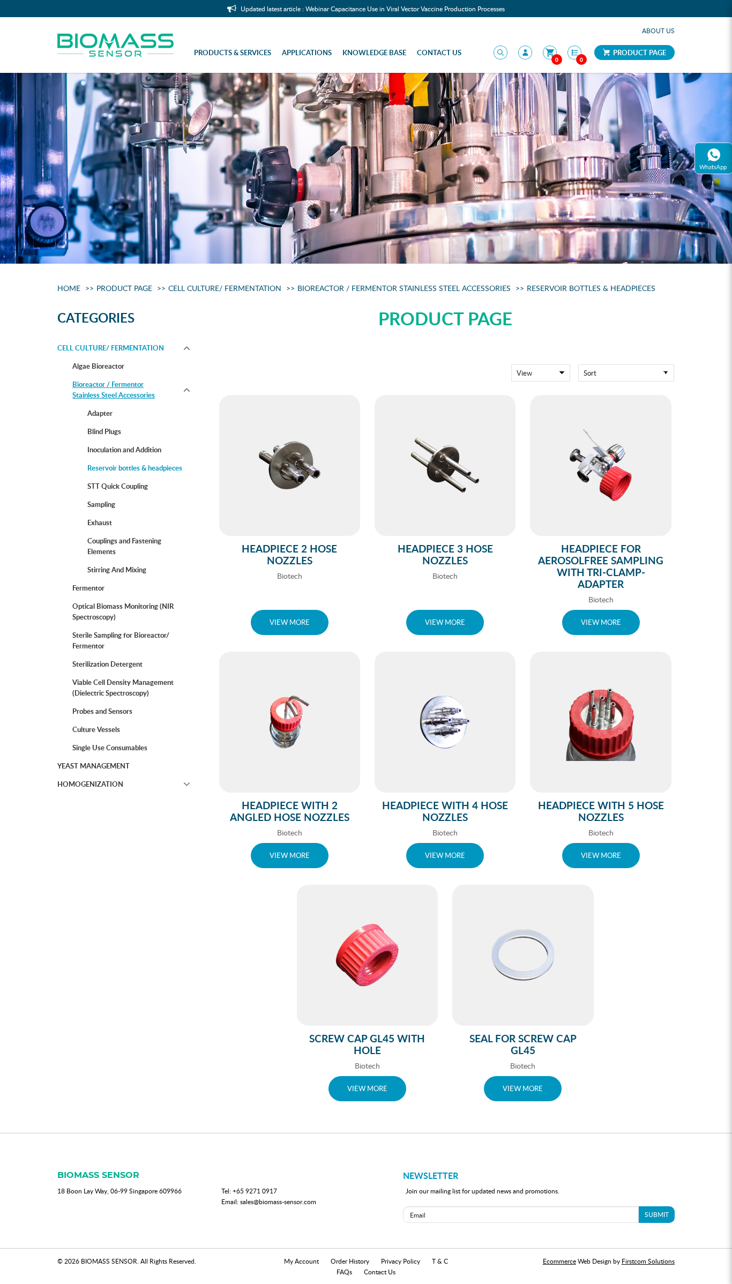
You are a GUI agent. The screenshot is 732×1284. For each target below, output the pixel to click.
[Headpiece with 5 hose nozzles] (600, 722)
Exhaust (99, 522)
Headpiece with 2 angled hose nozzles (289, 811)
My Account (301, 1261)
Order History (350, 1261)
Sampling (101, 504)
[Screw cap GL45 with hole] (367, 955)
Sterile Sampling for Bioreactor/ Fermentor (120, 640)
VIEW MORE (290, 622)
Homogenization (90, 784)
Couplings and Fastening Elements (124, 546)
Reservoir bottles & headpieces (591, 288)
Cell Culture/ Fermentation (224, 288)
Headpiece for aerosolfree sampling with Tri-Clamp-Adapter (600, 566)
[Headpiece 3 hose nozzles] (445, 465)
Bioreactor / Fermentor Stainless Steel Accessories (404, 288)
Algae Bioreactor (98, 366)
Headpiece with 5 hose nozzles (601, 811)
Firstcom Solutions (648, 1261)
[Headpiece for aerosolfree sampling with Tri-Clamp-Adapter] (600, 465)
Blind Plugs (104, 431)
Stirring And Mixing (116, 569)
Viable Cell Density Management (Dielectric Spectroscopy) (123, 687)
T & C (440, 1261)
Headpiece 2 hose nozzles (289, 554)
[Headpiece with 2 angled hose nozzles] (289, 722)
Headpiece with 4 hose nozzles (445, 811)
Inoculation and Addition (124, 449)
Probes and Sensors (102, 711)
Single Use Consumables (109, 747)
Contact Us (379, 1271)
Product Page (638, 52)
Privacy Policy (400, 1261)
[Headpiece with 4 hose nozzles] (445, 722)
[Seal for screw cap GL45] (522, 955)
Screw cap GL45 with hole (367, 1044)
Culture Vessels (96, 729)
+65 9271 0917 (255, 1190)
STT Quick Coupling (117, 486)
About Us (658, 30)
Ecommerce (559, 1261)
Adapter (100, 413)
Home (68, 288)
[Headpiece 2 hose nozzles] (289, 465)
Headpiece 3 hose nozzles (445, 554)
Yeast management (93, 766)
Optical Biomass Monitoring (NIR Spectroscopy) (123, 611)
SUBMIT (657, 1214)
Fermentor (88, 588)
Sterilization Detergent (107, 664)
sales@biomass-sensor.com (278, 1201)
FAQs (344, 1271)
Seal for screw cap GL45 (523, 1044)
